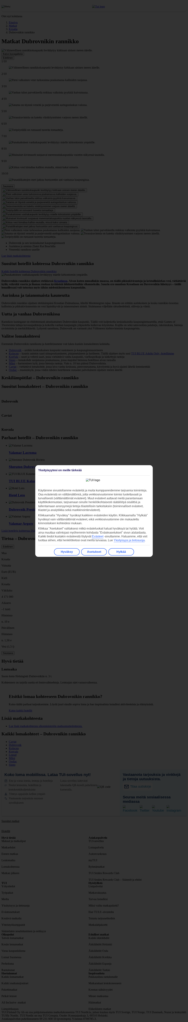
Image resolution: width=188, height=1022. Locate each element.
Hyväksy (67, 551)
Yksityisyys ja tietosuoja (129, 540)
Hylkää (121, 551)
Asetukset (94, 551)
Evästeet (97, 536)
